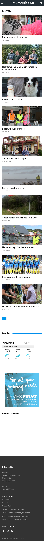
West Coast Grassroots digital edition (16, 516)
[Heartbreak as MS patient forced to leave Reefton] (22, 54)
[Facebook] (3, 531)
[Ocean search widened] (22, 175)
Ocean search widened (13, 188)
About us (5, 502)
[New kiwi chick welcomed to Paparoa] (22, 294)
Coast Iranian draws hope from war (19, 217)
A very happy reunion (12, 99)
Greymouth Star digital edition (13, 509)
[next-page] (17, 318)
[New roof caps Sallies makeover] (22, 235)
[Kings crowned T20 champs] (22, 264)
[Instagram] (7, 531)
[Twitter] (12, 531)
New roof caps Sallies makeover (18, 247)
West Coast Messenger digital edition (16, 513)
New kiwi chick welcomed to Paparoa (20, 306)
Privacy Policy (7, 506)
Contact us (6, 499)
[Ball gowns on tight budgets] (22, 25)
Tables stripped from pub (14, 158)
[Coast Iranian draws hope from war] (22, 205)
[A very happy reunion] (22, 87)
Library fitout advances (13, 129)
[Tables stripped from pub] (22, 146)
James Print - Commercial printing (14, 519)
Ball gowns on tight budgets (15, 37)
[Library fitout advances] (22, 116)
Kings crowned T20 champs (16, 277)
